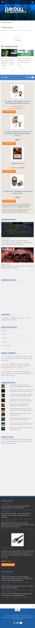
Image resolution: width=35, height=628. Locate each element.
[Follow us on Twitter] (30, 77)
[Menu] (33, 2)
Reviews (8, 238)
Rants (4, 338)
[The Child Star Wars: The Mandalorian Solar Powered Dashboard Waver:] (17, 181)
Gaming (3, 238)
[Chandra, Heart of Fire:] (17, 154)
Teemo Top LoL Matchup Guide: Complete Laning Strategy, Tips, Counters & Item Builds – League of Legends (8, 62)
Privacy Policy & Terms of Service (11, 617)
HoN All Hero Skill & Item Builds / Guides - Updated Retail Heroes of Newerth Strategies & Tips (21, 419)
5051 (20, 106)
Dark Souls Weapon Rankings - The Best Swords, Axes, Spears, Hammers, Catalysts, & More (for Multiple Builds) (21, 410)
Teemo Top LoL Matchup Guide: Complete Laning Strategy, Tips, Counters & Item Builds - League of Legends (21, 396)
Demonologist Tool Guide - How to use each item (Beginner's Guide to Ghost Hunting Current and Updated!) (22, 391)
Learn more (13, 443)
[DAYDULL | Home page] (17, 10)
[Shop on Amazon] (27, 77)
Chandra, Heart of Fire (17, 163)
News (4, 334)
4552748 (10, 561)
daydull (5, 30)
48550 (18, 167)
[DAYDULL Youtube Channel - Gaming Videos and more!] (33, 77)
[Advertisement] (14, 297)
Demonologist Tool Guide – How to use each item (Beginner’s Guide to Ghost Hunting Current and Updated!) (16, 358)
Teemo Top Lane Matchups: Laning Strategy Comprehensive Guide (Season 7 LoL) (21, 386)
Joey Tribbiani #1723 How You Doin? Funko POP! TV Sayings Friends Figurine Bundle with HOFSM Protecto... (17, 133)
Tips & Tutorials (7, 345)
